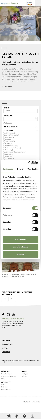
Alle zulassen (20, 239)
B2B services (6, 352)
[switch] (35, 215)
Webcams (24, 376)
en (31, 402)
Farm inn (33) (9, 150)
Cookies (21, 360)
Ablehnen (20, 254)
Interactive (5, 371)
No (11, 299)
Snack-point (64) (10, 141)
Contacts (5, 348)
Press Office (6, 340)
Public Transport (5, 389)
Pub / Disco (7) (9, 137)
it (27, 402)
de (24, 402)
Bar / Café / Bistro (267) (12, 135)
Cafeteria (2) (9, 156)
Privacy (34, 360)
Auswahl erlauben (20, 247)
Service (24, 371)
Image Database (7, 344)
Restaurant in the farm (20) (13, 148)
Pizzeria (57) (8, 143)
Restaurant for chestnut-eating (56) (15, 152)
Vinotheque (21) (9, 158)
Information (5, 382)
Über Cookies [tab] (32, 169)
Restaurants (4, 387)
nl (35, 402)
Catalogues (25, 374)
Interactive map (26, 379)
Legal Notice (27, 360)
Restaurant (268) (10, 133)
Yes (5, 299)
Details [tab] (20, 169)
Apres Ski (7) (9, 139)
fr (38, 402)
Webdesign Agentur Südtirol (4, 402)
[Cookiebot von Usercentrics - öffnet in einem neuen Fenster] (28, 162)
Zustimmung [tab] (8, 169)
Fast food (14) (9, 154)
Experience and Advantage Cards (8, 377)
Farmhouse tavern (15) (11, 145)
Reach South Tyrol (6, 374)
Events (3, 384)
